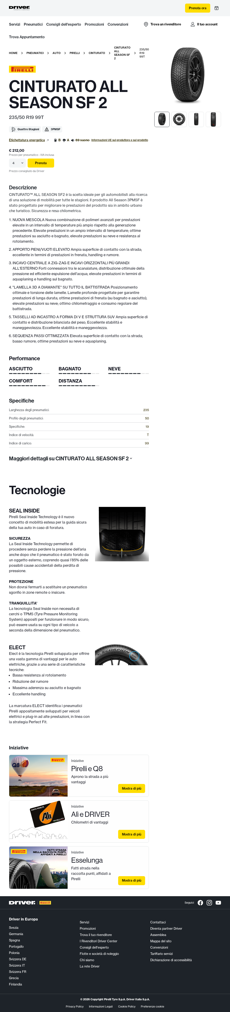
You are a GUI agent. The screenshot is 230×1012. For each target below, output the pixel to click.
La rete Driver (90, 966)
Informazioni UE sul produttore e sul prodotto (119, 140)
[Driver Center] (19, 8)
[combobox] (12, 163)
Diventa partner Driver (166, 929)
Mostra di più (131, 788)
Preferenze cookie (152, 1006)
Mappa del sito (160, 941)
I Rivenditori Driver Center (98, 941)
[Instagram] (209, 903)
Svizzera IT (17, 965)
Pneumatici (33, 24)
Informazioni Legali (101, 1006)
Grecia (14, 978)
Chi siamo (87, 960)
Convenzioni (118, 24)
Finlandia (15, 984)
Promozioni (94, 24)
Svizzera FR (17, 972)
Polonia (14, 953)
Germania (16, 934)
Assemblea (158, 935)
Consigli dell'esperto (63, 24)
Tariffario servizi (161, 954)
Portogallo (16, 947)
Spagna (14, 940)
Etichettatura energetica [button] (27, 140)
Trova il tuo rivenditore (96, 935)
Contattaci (158, 922)
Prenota (41, 163)
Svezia (13, 928)
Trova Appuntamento (27, 37)
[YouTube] (218, 903)
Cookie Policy (126, 1006)
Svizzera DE (17, 959)
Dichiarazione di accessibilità (171, 960)
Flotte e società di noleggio (99, 954)
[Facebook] (200, 903)
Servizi (14, 24)
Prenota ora (197, 8)
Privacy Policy (75, 1006)
